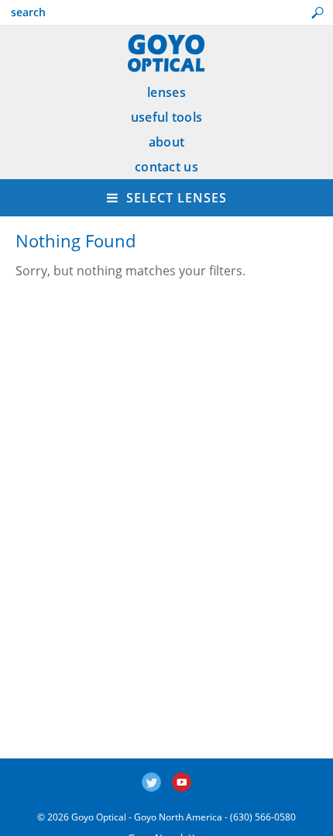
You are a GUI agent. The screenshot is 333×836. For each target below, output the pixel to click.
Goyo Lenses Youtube (181, 782)
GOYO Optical (166, 53)
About (167, 141)
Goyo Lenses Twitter (151, 782)
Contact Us (166, 166)
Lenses (166, 92)
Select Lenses (174, 197)
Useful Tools (167, 117)
